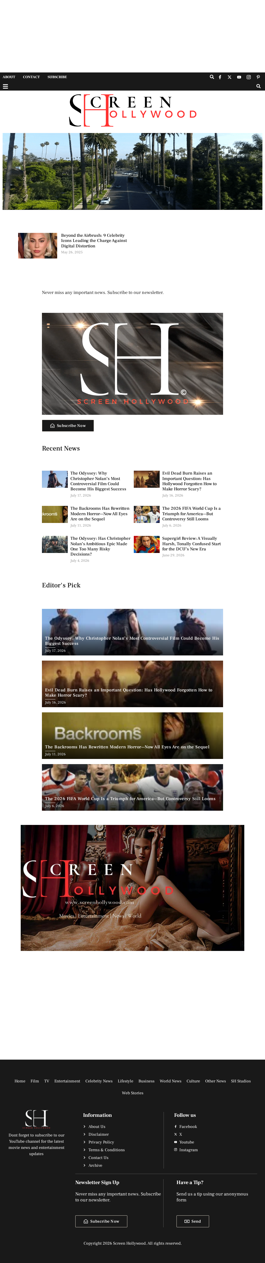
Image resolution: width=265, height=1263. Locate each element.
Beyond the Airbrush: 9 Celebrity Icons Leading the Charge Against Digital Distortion (94, 241)
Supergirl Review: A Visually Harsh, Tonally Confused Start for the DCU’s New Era (191, 544)
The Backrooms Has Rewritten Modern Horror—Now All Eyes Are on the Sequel (99, 514)
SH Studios (241, 1081)
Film (35, 1081)
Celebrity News (99, 1081)
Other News (215, 1081)
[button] (212, 77)
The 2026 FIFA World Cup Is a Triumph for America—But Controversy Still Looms (191, 514)
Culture (193, 1081)
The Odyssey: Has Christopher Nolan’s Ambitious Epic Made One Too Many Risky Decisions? (100, 546)
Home (19, 1081)
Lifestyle (125, 1081)
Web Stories (132, 1093)
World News (170, 1081)
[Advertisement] (132, 36)
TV (46, 1081)
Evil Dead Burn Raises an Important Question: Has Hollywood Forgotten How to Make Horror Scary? (189, 481)
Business (146, 1081)
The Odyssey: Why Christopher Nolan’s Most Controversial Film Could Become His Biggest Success (98, 481)
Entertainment (67, 1081)
